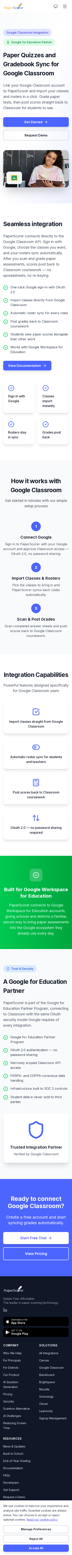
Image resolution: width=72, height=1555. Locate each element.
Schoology (46, 1396)
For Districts (10, 1367)
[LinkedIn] (5, 1310)
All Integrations (48, 1353)
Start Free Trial (33, 1238)
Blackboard (46, 1375)
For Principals (12, 1360)
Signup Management (52, 1418)
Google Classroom (51, 1367)
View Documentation (24, 366)
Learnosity (46, 1411)
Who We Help (12, 1353)
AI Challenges (12, 1416)
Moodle (44, 1389)
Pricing (7, 1394)
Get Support (11, 1489)
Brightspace (47, 1382)
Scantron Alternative (16, 1408)
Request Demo (36, 135)
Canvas (44, 1360)
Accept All (36, 1548)
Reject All (36, 1539)
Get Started (33, 122)
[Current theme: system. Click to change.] (55, 6)
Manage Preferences (36, 1529)
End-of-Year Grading (16, 1461)
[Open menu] (65, 6)
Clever (43, 1403)
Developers (11, 1482)
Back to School (13, 1453)
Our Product (11, 1375)
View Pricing (36, 1254)
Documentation (13, 1468)
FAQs (6, 1475)
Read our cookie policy (42, 1519)
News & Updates (14, 1446)
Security (8, 1401)
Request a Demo (14, 1497)
